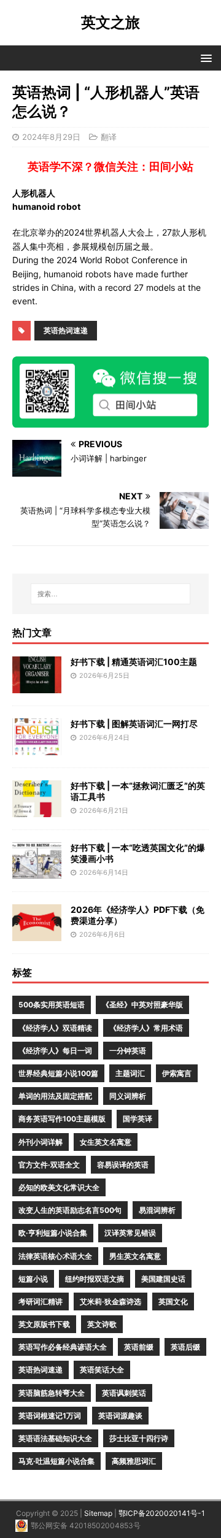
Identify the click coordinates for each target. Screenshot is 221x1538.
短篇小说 (33, 1278)
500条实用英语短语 (51, 1004)
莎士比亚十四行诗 (138, 1438)
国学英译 (137, 1118)
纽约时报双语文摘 (94, 1278)
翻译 (109, 137)
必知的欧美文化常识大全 (58, 1187)
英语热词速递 (66, 330)
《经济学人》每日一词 (55, 1050)
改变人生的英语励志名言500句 (70, 1210)
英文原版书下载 (44, 1324)
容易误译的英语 (123, 1164)
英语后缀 (185, 1347)
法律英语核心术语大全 (55, 1256)
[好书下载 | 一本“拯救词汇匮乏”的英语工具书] (36, 809)
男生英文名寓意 (135, 1256)
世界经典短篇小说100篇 (58, 1073)
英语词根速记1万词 (49, 1415)
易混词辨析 (157, 1210)
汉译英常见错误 (130, 1232)
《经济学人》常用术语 (146, 1027)
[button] (204, 57)
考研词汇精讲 (40, 1301)
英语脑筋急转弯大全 (51, 1393)
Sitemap (98, 1513)
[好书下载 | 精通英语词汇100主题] (36, 685)
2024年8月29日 (51, 137)
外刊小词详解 (40, 1142)
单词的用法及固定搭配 (55, 1096)
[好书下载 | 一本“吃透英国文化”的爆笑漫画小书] (36, 871)
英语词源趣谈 (120, 1415)
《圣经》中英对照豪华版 (142, 1004)
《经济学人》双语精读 (55, 1027)
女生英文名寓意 (105, 1142)
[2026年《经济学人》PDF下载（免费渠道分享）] (36, 933)
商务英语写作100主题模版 (62, 1118)
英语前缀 (138, 1347)
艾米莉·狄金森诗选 (110, 1301)
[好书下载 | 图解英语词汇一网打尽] (36, 747)
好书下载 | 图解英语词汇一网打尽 (134, 723)
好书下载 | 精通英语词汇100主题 (134, 661)
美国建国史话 (163, 1278)
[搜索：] (110, 593)
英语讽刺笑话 (124, 1393)
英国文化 (173, 1301)
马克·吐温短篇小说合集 (56, 1461)
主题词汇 (130, 1073)
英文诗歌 (102, 1324)
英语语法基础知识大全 (55, 1438)
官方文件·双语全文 (49, 1164)
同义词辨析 (127, 1096)
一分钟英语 (127, 1050)
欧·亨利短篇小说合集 (52, 1232)
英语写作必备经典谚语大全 (62, 1347)
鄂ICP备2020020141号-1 (161, 1513)
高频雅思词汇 (134, 1461)
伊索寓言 (177, 1073)
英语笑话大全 (102, 1369)
